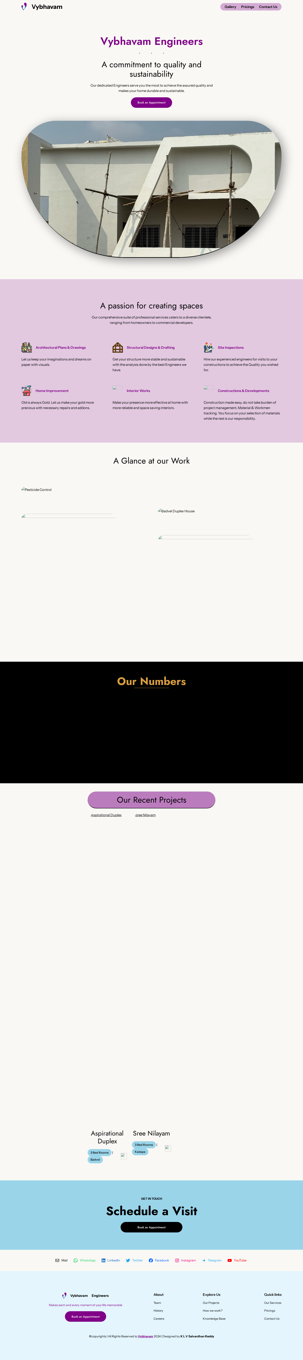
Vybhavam (47, 6)
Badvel (95, 1159)
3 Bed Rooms (99, 1152)
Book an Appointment (151, 102)
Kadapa (140, 1152)
